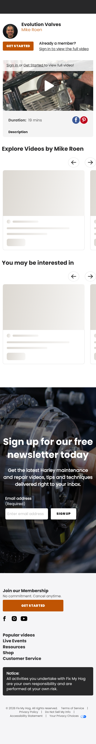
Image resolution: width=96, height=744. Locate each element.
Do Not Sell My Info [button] (58, 712)
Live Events (15, 641)
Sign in (13, 65)
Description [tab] (18, 132)
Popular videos (19, 635)
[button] (64, 46)
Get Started (34, 65)
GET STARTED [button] (18, 46)
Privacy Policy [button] (28, 712)
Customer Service (22, 659)
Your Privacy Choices (64, 716)
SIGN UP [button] (63, 513)
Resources (14, 647)
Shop (8, 653)
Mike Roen (31, 30)
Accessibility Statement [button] (26, 716)
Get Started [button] (33, 605)
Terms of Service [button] (72, 708)
